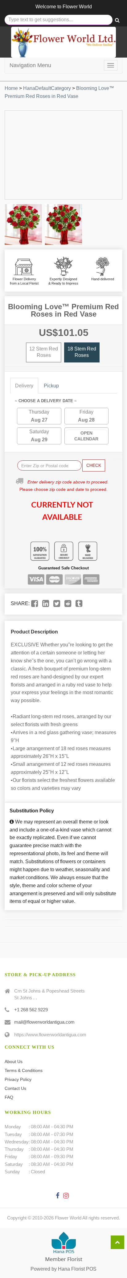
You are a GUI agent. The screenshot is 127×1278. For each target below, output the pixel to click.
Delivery (24, 385)
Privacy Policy (18, 1079)
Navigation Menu (30, 65)
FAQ (9, 1097)
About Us (14, 1061)
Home (11, 88)
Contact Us (15, 1088)
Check (93, 465)
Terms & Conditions (24, 1070)
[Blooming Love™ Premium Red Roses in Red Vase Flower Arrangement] (23, 224)
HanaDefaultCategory (47, 88)
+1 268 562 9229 (31, 1009)
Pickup (51, 385)
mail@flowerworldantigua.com (44, 1022)
